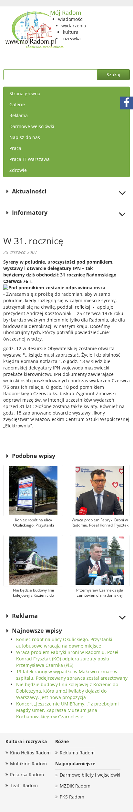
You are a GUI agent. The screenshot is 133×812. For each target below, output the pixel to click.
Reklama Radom (77, 753)
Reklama (18, 115)
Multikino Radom (28, 764)
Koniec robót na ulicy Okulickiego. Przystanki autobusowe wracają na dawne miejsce (64, 642)
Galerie (17, 104)
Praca (15, 148)
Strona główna (24, 93)
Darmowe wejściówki (31, 126)
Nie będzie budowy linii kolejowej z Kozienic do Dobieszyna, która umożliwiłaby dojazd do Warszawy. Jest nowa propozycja (67, 690)
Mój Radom (65, 12)
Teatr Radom (24, 785)
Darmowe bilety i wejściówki (90, 775)
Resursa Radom (27, 774)
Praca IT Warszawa (29, 159)
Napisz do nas (24, 137)
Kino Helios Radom (30, 753)
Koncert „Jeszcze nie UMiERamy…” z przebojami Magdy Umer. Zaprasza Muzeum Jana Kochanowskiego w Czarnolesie (67, 710)
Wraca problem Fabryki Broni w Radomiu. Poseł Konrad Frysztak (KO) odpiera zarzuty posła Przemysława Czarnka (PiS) (67, 658)
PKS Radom (72, 797)
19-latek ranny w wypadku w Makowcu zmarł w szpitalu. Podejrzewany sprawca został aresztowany (72, 674)
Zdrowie (18, 170)
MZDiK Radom (75, 786)
